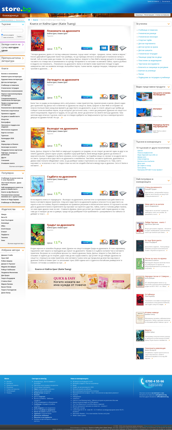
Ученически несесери (148, 37)
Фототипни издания (9, 130)
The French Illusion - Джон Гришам (11, 184)
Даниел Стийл (7, 255)
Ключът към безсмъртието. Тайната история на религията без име (95, 400)
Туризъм (4, 135)
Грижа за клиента (153, 1)
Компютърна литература (11, 76)
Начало (9, 381)
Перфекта (5, 235)
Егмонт (4, 232)
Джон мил (141, 163)
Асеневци (5, 223)
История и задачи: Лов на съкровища (85, 383)
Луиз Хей (5, 258)
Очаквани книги (8, 163)
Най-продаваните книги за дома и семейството (12, 188)
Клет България (7, 220)
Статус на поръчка (13, 389)
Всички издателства (15, 243)
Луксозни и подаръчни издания (10, 126)
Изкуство (5, 119)
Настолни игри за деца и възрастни (46, 385)
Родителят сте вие (79, 408)
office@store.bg (163, 397)
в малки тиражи (45, 412)
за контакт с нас (157, 393)
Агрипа (75, 395)
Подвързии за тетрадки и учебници (154, 77)
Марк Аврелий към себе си (147, 155)
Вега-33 (4, 217)
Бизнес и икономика (9, 74)
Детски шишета (145, 50)
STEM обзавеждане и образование (45, 402)
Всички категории (16, 166)
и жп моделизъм (44, 408)
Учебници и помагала (148, 30)
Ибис (3, 226)
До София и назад (144, 165)
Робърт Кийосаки (8, 270)
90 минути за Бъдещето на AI (83, 381)
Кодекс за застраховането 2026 (83, 387)
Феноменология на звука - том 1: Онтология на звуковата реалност (96, 393)
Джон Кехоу (5, 293)
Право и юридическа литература (9, 104)
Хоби (3, 141)
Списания (5, 160)
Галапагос (76, 398)
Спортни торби (145, 40)
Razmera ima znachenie (145, 161)
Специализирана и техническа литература (10, 99)
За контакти (166, 1)
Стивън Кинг (6, 281)
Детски (39, 396)
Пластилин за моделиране (149, 60)
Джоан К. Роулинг (8, 264)
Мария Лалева (7, 284)
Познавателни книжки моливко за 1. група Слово (11, 196)
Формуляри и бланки (9, 144)
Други (3, 157)
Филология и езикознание (12, 91)
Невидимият (77, 396)
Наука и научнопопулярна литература (11, 95)
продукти (42, 393)
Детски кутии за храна (148, 47)
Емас (3, 240)
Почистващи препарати (42, 387)
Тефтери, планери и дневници (9, 154)
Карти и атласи (7, 133)
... (50, 68)
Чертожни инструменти (148, 64)
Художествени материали (42, 391)
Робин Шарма (6, 261)
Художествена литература (11, 79)
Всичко (44, 410)
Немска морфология (145, 153)
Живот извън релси (79, 415)
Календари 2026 (7, 138)
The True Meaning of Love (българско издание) (88, 404)
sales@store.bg (161, 395)
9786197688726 (143, 159)
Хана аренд (141, 168)
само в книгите (8, 37)
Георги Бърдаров (8, 278)
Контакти (10, 383)
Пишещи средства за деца (150, 57)
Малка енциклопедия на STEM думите (85, 402)
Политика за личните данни (163, 426)
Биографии (5, 122)
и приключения (42, 413)
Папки (141, 74)
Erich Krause (6, 229)
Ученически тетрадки (147, 53)
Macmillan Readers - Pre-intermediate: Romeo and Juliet (91, 413)
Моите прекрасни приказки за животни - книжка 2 (90, 406)
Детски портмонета (146, 43)
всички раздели (8, 35)
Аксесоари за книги (9, 147)
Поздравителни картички (11, 150)
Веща (74, 385)
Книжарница (10, 15)
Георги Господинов (8, 290)
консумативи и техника (44, 389)
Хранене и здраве (8, 113)
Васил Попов (6, 287)
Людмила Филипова (9, 272)
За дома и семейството (10, 116)
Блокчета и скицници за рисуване (153, 67)
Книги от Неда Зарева (10, 199)
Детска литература (8, 82)
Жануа (3, 214)
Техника (4, 237)
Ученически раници (147, 33)
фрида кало (141, 157)
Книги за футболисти (10, 192)
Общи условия (148, 426)
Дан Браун (5, 275)
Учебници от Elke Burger (11, 202)
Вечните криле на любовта (82, 389)
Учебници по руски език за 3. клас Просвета (12, 179)
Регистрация (11, 391)
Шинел (140, 151)
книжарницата (154, 141)
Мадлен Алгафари (8, 267)
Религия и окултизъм (10, 111)
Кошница (10, 387)
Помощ (9, 393)
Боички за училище (147, 70)
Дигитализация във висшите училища (86, 391)
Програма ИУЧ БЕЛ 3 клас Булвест (150, 170)
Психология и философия (11, 108)
